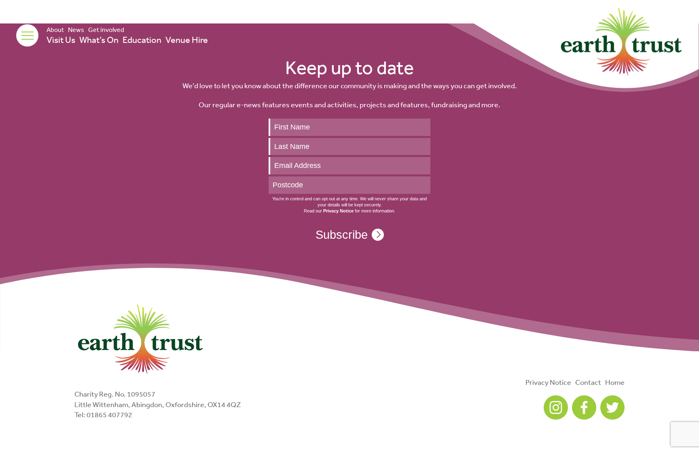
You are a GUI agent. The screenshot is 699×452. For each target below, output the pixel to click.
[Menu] (27, 35)
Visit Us (61, 39)
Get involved (106, 29)
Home (615, 382)
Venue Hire (186, 39)
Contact (588, 382)
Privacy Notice (548, 382)
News (76, 29)
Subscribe (342, 234)
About (55, 29)
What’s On (99, 39)
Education (142, 39)
